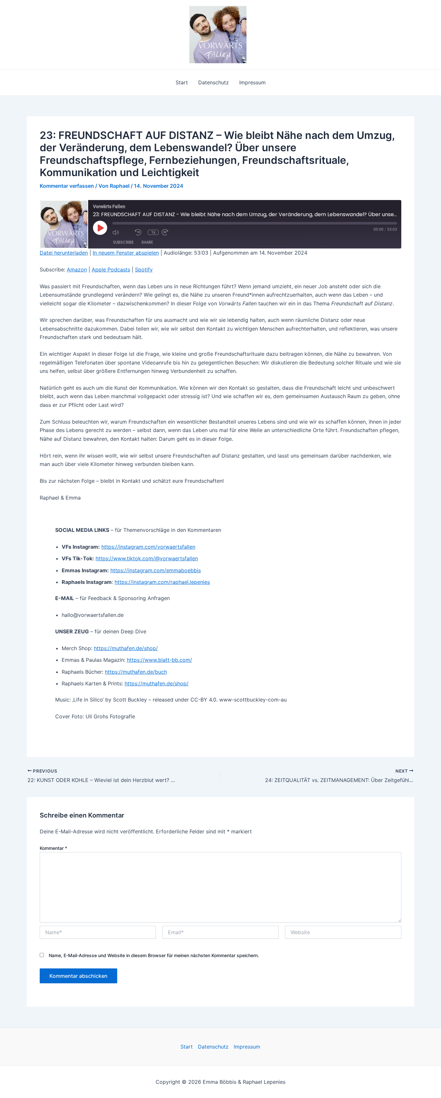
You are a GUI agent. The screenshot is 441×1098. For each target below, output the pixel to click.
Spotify (144, 269)
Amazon (77, 269)
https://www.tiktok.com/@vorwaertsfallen (147, 558)
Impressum (252, 82)
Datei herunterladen (64, 252)
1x (153, 232)
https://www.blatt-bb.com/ (159, 660)
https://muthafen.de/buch (136, 672)
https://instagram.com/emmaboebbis (155, 570)
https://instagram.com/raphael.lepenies (162, 582)
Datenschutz (213, 82)
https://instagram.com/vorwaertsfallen (148, 547)
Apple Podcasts (111, 269)
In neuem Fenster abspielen (126, 252)
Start (182, 82)
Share (147, 242)
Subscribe (123, 242)
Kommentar (53, 848)
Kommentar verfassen (67, 186)
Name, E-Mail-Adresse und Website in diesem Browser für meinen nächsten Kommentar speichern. (154, 955)
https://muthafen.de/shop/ (126, 648)
